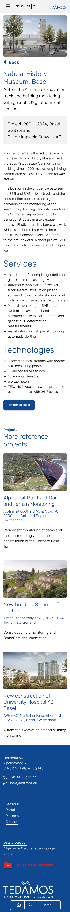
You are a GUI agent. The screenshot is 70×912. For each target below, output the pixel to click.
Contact (12, 822)
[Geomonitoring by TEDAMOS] (55, 6)
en (23, 6)
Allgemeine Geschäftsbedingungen (30, 848)
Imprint (9, 854)
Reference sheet (19, 404)
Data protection (15, 842)
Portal (10, 810)
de (17, 6)
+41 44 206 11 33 (23, 777)
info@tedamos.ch (23, 783)
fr (28, 6)
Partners (12, 816)
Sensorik (12, 804)
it (34, 6)
